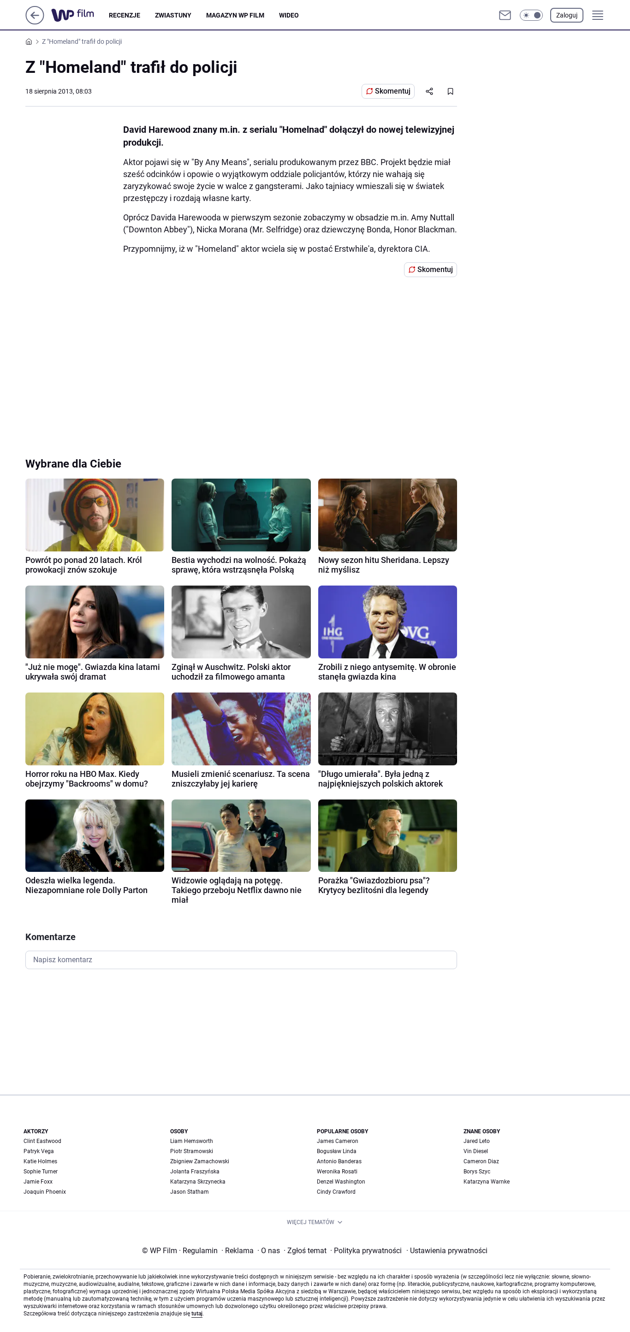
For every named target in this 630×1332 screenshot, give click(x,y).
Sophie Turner (41, 1171)
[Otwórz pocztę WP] (505, 15)
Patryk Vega (39, 1151)
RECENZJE (124, 15)
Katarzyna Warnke (487, 1181)
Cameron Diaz (481, 1161)
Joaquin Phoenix (45, 1192)
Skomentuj (392, 91)
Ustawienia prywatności (446, 1250)
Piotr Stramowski (191, 1151)
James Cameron (337, 1141)
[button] (531, 15)
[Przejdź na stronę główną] (34, 22)
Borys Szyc (477, 1171)
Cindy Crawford (336, 1192)
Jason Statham (189, 1192)
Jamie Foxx (38, 1181)
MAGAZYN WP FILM (235, 15)
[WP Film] (80, 15)
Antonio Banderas (339, 1161)
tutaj (196, 1313)
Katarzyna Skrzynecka (198, 1181)
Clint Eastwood (42, 1141)
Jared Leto (477, 1141)
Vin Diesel (476, 1151)
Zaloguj (566, 15)
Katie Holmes (40, 1161)
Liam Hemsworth (191, 1141)
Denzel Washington (341, 1181)
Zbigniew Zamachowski (199, 1161)
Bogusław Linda (337, 1151)
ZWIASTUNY (173, 15)
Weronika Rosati (337, 1171)
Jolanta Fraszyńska (195, 1171)
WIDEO (289, 15)
